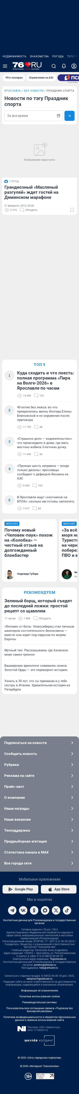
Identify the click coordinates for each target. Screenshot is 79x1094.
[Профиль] (74, 66)
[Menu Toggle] (5, 66)
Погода (58, 56)
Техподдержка (17, 830)
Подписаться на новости (25, 743)
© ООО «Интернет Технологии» (39, 1066)
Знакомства (39, 56)
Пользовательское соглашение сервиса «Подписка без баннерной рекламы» (39, 1010)
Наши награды (16, 808)
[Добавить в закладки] (72, 209)
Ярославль (12, 90)
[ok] (34, 910)
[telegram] (12, 910)
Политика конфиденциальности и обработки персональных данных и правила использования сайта (39, 1019)
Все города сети (18, 863)
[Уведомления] (64, 66)
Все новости (34, 90)
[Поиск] (54, 66)
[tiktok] (67, 910)
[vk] (23, 910)
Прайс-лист (14, 786)
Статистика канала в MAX (26, 852)
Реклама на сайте (19, 775)
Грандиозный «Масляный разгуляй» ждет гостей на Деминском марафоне (31, 192)
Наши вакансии (17, 819)
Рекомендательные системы (39, 1002)
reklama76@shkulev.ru (39, 978)
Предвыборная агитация (25, 841)
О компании (14, 797)
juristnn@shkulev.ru (45, 964)
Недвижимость (15, 56)
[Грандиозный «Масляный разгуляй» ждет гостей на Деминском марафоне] (39, 152)
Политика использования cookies (39, 996)
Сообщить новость (20, 754)
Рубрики (11, 765)
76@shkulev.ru (58, 959)
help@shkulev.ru (48, 967)
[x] (56, 910)
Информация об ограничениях (39, 990)
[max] (45, 910)
